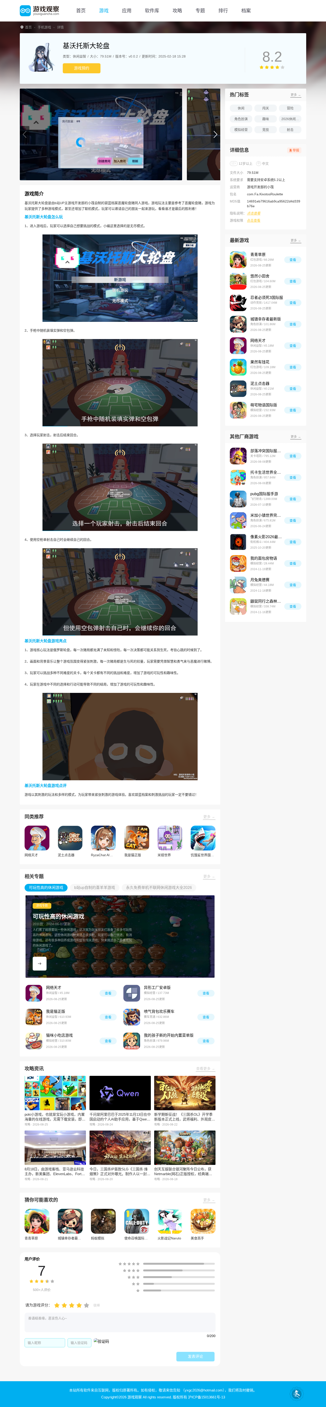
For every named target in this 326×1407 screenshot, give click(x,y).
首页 (81, 10)
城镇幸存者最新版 (265, 319)
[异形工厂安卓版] (131, 993)
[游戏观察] (39, 10)
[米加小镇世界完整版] (238, 520)
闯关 (265, 108)
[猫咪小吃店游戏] (34, 1041)
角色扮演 (241, 119)
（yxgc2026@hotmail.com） (203, 1390)
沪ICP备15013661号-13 (206, 1397)
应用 (126, 10)
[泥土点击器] (238, 388)
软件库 (152, 10)
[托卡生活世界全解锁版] (238, 477)
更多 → (209, 817)
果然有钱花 (259, 362)
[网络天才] (34, 993)
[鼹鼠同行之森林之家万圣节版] (238, 606)
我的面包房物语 (263, 558)
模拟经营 (241, 130)
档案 (246, 10)
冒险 (290, 108)
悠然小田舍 (259, 276)
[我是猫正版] (34, 1017)
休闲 (241, 108)
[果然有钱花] (238, 367)
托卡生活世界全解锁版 (267, 472)
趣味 (265, 119)
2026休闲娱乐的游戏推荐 (291, 119)
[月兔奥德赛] (238, 585)
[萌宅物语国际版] (238, 410)
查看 (108, 993)
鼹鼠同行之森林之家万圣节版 (267, 601)
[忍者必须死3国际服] (238, 302)
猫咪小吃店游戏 (59, 1035)
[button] (24, 134)
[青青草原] (238, 259)
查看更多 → (205, 1069)
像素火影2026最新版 (267, 537)
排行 (223, 10)
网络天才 (53, 988)
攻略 (177, 10)
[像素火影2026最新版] (238, 542)
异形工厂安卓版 (157, 988)
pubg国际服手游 (264, 494)
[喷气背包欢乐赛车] (131, 1017)
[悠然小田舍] (238, 281)
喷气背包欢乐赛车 (159, 1011)
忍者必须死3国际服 (266, 298)
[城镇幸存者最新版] (238, 324)
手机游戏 (44, 27)
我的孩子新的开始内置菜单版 (169, 1035)
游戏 (104, 10)
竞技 (265, 130)
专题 (200, 10)
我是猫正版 (55, 1011)
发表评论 (195, 1356)
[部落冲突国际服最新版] (238, 456)
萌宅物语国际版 (263, 405)
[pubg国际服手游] (238, 499)
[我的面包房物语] (238, 563)
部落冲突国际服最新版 (267, 451)
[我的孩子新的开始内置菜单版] (131, 1041)
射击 (290, 130)
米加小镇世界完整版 (267, 515)
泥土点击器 (259, 384)
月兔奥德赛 (259, 580)
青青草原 (258, 255)
